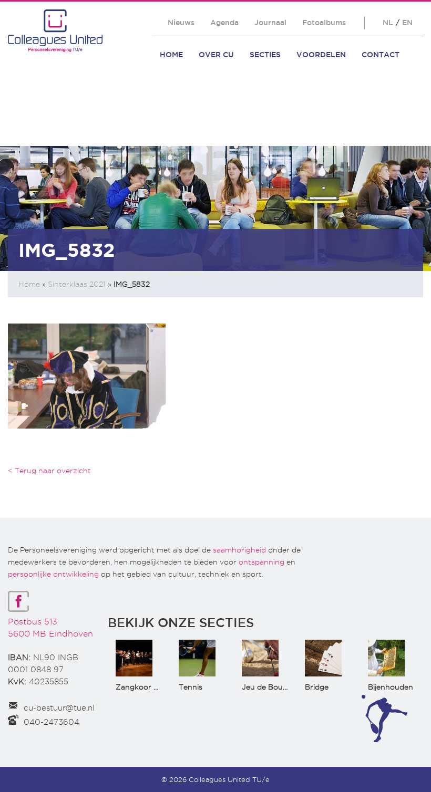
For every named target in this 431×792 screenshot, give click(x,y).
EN (407, 22)
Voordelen (321, 54)
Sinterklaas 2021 (77, 284)
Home (171, 54)
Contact (380, 54)
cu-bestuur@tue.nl (59, 708)
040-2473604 (51, 722)
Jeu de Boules (267, 687)
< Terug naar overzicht (49, 470)
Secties (265, 54)
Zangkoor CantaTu (150, 687)
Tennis (190, 687)
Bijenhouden (390, 687)
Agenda (224, 22)
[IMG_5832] (87, 375)
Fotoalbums (324, 22)
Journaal (270, 22)
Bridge (317, 687)
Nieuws (181, 22)
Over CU (216, 54)
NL (388, 22)
